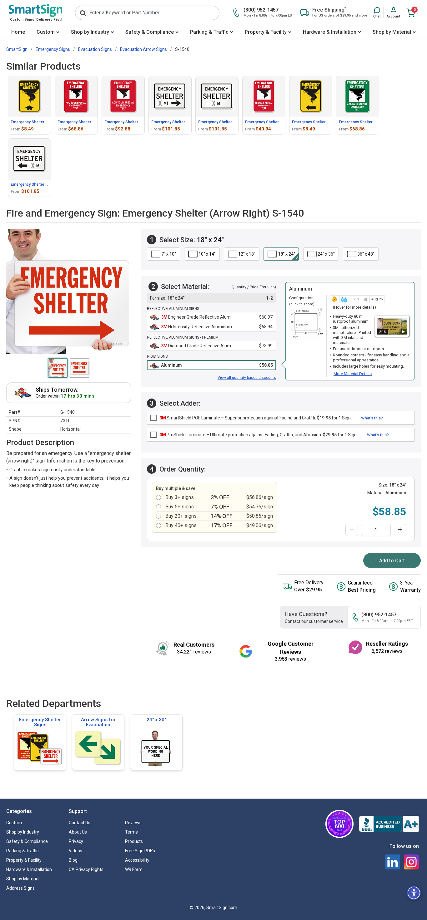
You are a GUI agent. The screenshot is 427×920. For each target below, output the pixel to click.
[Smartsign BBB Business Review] (389, 824)
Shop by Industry (90, 32)
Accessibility (137, 860)
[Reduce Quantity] (351, 530)
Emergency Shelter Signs (40, 722)
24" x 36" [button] (326, 254)
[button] (377, 13)
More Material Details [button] (353, 373)
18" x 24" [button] (286, 254)
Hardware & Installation (329, 32)
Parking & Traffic (209, 32)
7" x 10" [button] (168, 254)
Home (18, 32)
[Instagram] (411, 861)
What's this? (372, 418)
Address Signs (20, 888)
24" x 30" (156, 719)
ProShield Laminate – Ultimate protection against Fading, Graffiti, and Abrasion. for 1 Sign (258, 434)
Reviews (133, 822)
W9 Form (134, 869)
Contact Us (79, 822)
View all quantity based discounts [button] (247, 377)
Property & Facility (266, 32)
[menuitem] (18, 33)
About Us (78, 831)
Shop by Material (392, 32)
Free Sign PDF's (140, 850)
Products (134, 841)
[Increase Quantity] (400, 530)
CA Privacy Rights (86, 869)
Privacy (76, 841)
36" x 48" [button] (365, 254)
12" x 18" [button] (246, 254)
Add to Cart (392, 561)
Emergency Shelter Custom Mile (226, 122)
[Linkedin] (392, 861)
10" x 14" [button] (207, 254)
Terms (131, 831)
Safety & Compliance (149, 32)
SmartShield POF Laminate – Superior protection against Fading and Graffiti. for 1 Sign (255, 417)
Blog (73, 860)
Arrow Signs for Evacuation (98, 722)
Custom (46, 32)
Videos (75, 850)
